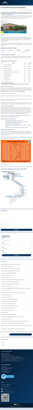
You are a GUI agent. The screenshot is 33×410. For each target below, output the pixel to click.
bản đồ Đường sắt (9, 169)
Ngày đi (3, 246)
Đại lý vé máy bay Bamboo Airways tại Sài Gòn (16, 127)
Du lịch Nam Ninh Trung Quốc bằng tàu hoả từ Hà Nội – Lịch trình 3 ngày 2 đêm (14, 321)
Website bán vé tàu (5, 133)
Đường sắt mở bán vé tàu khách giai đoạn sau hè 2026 (10, 270)
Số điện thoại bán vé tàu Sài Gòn (11, 120)
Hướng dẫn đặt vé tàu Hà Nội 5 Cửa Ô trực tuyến (9, 301)
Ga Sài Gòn (25, 37)
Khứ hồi (8, 237)
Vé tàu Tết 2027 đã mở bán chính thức (7, 266)
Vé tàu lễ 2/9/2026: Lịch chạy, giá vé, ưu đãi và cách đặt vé (11, 268)
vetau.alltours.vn (11, 14)
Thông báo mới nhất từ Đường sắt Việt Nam (8, 314)
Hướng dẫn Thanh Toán (5, 372)
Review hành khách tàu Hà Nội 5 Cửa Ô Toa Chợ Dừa (10, 305)
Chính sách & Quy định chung (6, 371)
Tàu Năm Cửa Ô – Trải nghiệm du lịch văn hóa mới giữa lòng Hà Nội (12, 323)
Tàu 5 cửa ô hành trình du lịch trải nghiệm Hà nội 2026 (10, 281)
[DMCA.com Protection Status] (16, 404)
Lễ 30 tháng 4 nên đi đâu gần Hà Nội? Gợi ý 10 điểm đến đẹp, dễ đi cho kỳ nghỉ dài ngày (15, 288)
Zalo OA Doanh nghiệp (9, 391)
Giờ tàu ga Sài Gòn (13, 122)
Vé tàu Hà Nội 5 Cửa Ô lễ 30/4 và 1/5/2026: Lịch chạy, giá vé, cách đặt (12, 279)
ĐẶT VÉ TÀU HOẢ (12, 93)
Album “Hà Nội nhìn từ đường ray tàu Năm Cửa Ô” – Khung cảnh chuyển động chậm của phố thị (16, 326)
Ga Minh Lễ (12, 100)
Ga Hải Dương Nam (4, 312)
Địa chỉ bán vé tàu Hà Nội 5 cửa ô (6, 297)
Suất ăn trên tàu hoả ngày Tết (6, 294)
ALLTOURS (21, 406)
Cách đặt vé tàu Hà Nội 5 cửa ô (6, 277)
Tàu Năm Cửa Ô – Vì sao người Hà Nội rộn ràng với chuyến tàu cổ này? (12, 328)
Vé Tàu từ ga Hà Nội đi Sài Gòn (6, 290)
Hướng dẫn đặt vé (4, 366)
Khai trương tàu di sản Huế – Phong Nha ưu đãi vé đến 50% (11, 264)
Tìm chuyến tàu (16, 255)
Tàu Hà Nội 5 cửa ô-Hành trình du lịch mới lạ (8, 303)
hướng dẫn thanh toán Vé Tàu (15, 115)
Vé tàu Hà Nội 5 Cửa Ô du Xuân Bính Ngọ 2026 (9, 299)
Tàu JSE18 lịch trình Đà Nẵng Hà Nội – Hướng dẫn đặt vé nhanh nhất (12, 316)
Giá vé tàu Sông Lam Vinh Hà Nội (6, 286)
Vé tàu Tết (3, 342)
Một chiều (4, 237)
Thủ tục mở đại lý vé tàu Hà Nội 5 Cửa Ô (8, 310)
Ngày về (3, 250)
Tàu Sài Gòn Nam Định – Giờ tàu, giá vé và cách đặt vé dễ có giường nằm (13, 292)
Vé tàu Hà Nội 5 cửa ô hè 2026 (6, 275)
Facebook (7, 389)
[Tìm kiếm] (21, 334)
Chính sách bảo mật (5, 370)
